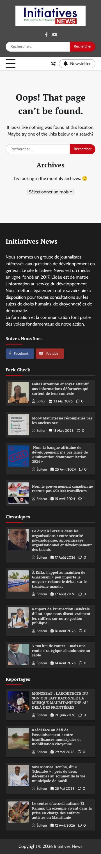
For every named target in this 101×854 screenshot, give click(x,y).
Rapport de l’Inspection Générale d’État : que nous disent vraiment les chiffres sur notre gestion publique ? (61, 616)
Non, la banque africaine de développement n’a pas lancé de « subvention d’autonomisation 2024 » (60, 454)
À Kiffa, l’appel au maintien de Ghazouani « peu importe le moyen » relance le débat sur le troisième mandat (59, 579)
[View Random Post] (53, 64)
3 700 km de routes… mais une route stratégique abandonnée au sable (61, 651)
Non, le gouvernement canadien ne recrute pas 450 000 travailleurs (62, 489)
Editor (40, 401)
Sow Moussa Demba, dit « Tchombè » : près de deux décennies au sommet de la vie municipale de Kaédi (58, 774)
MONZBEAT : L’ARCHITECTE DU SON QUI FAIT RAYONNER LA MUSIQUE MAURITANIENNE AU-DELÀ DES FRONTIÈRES (60, 700)
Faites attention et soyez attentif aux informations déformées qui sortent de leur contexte (60, 389)
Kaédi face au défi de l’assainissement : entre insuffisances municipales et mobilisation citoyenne (56, 737)
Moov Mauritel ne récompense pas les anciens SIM (62, 420)
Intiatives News (68, 846)
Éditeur (41, 469)
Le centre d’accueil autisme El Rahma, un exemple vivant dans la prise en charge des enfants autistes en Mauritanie (62, 810)
